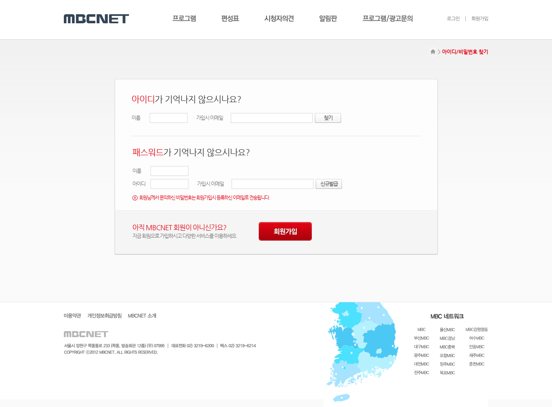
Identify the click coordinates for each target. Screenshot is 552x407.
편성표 (230, 18)
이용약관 (72, 315)
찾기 (328, 118)
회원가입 (476, 18)
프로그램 (184, 18)
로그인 (453, 18)
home (432, 52)
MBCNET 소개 (142, 315)
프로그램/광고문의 (388, 18)
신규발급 (329, 184)
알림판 (328, 18)
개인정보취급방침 (105, 315)
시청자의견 (279, 18)
